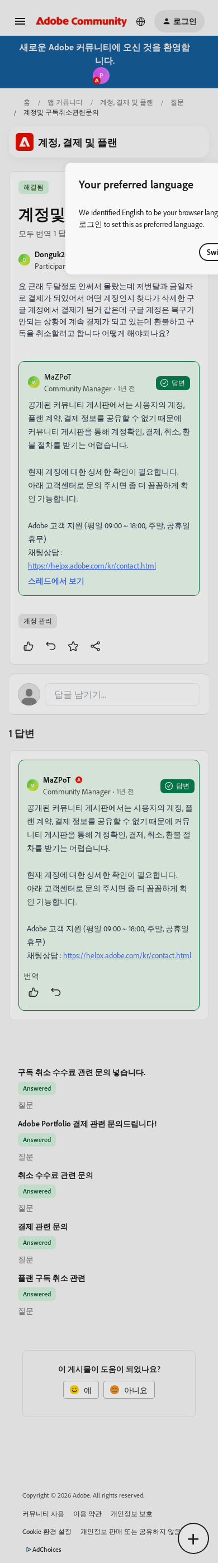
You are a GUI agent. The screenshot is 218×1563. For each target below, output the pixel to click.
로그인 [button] (90, 224)
